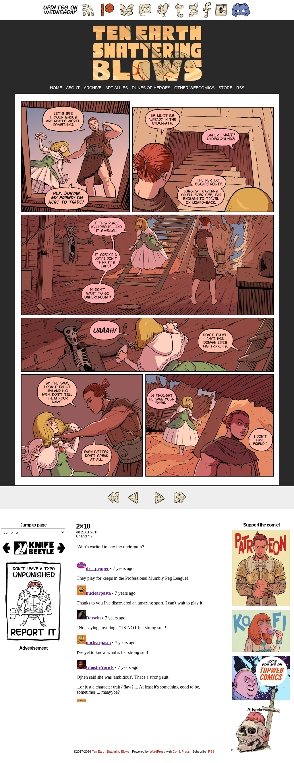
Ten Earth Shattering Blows (147, 53)
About (73, 87)
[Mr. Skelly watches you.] (147, 484)
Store (225, 87)
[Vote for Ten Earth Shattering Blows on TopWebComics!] (261, 678)
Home (56, 87)
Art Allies (116, 87)
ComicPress (181, 751)
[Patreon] (261, 569)
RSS (240, 87)
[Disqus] (147, 630)
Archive (92, 87)
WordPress (157, 751)
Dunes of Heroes (151, 87)
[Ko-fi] (261, 632)
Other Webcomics (194, 87)
